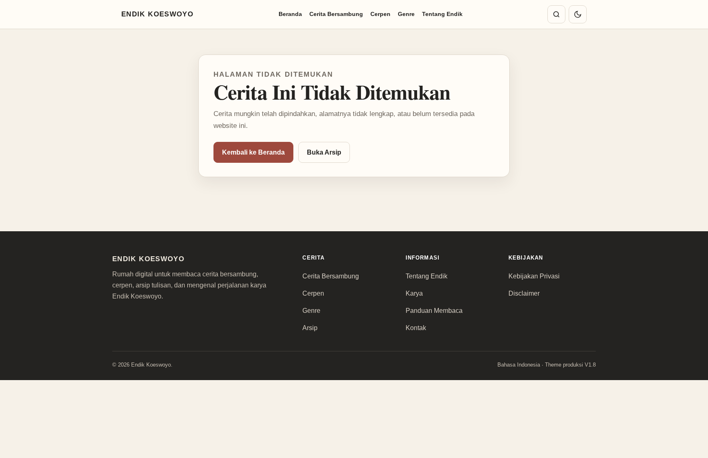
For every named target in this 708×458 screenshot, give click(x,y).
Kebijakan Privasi (534, 276)
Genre (406, 14)
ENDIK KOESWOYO (157, 14)
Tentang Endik (442, 14)
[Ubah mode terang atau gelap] (578, 14)
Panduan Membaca (434, 310)
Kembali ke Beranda (253, 152)
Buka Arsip (324, 152)
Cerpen (380, 14)
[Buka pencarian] (556, 14)
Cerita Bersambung (336, 14)
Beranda (290, 14)
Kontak (416, 327)
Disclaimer (524, 293)
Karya (414, 293)
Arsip (310, 327)
